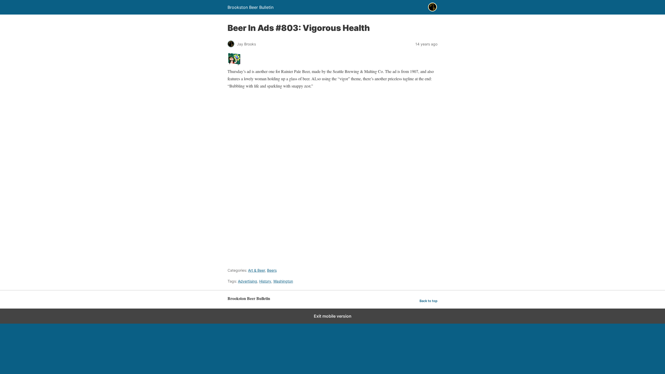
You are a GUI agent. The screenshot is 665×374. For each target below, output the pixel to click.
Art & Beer (256, 270)
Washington (283, 281)
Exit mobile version (332, 316)
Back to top (428, 301)
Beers (272, 270)
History (265, 281)
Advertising (247, 281)
